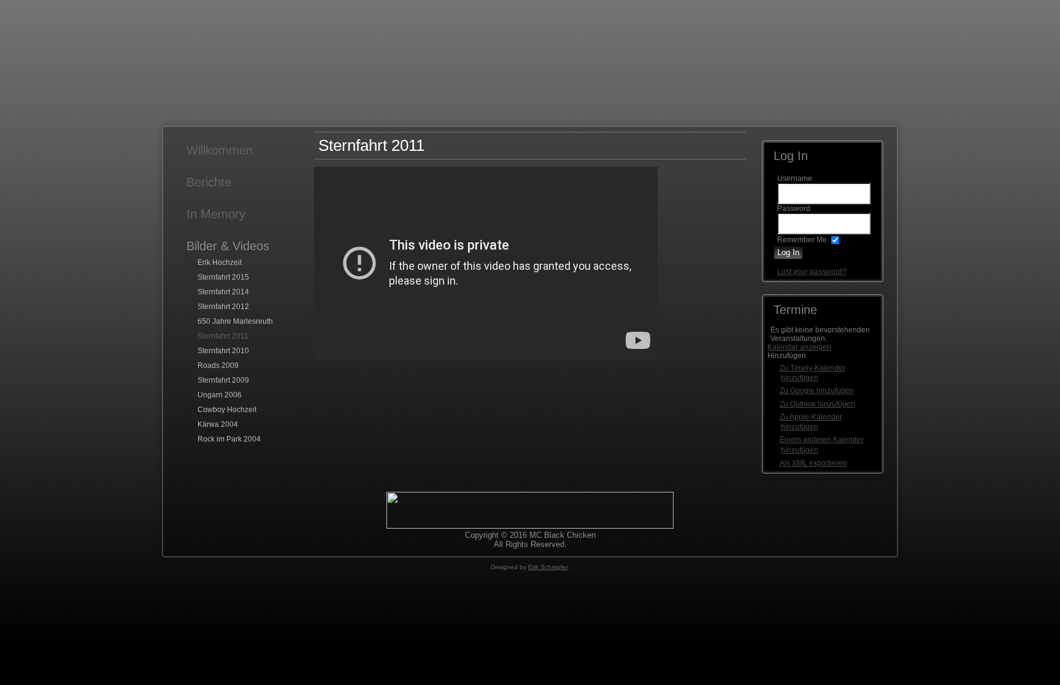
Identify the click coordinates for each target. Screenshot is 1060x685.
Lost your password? (812, 271)
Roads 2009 (218, 365)
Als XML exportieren (813, 463)
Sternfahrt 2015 (223, 277)
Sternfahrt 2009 (223, 380)
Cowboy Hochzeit (227, 409)
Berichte (208, 182)
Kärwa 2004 (218, 424)
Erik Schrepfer (547, 567)
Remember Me (802, 239)
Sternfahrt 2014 (223, 292)
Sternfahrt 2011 (223, 336)
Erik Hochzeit (220, 262)
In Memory (215, 214)
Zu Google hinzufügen (817, 390)
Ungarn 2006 (220, 395)
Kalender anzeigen (799, 347)
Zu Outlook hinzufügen (817, 404)
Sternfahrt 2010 (223, 350)
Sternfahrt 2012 (223, 306)
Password (793, 208)
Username (794, 178)
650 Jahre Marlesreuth (235, 321)
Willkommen (219, 150)
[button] (786, 355)
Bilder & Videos (227, 246)
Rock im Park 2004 (229, 439)
